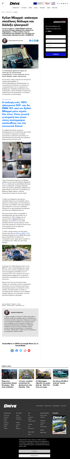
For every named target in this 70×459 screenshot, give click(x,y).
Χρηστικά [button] (42, 420)
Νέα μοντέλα (6, 415)
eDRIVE (48, 7)
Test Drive (24, 7)
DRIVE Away (42, 7)
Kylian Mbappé (7, 304)
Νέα (29, 415)
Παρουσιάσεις (31, 428)
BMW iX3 (15, 221)
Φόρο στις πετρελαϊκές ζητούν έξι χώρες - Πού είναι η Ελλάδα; (9, 384)
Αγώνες (30, 7)
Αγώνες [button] (18, 422)
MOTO (29, 434)
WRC (17, 426)
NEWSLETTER (48, 405)
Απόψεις (5, 428)
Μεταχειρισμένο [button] (44, 413)
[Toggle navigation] (3, 3)
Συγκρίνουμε (18, 419)
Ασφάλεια (6, 424)
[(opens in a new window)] (60, 3)
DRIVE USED (54, 7)
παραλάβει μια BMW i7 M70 (21, 233)
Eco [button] (29, 413)
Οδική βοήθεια (43, 426)
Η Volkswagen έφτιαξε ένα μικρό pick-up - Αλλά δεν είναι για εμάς (43, 384)
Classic (36, 7)
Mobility (30, 419)
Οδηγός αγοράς (43, 415)
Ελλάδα (5, 419)
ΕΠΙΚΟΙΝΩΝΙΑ (56, 405)
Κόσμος (16, 12)
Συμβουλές (42, 417)
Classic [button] (30, 424)
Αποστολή (18, 417)
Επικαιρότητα (16, 7)
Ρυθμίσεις (34, 451)
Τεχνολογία (6, 422)
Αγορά (5, 426)
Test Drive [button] (19, 413)
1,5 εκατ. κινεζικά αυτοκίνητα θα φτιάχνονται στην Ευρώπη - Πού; (25, 384)
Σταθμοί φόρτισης (31, 420)
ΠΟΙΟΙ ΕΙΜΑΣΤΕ (39, 405)
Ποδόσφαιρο (11, 305)
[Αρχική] (15, 3)
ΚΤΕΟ (41, 424)
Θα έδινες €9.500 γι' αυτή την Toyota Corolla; (60, 383)
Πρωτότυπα (6, 417)
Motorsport (18, 428)
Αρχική (3, 12)
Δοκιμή (17, 415)
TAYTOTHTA (63, 405)
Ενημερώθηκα (34, 455)
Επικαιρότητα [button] (7, 413)
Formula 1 (18, 424)
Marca (4, 184)
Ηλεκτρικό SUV (20, 305)
